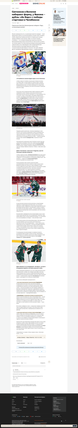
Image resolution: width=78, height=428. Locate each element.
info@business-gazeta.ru (56, 403)
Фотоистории (25, 404)
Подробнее (44, 425)
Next (65, 24)
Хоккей (17, 8)
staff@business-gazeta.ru (57, 409)
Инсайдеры (36, 404)
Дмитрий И (16, 369)
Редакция (13, 407)
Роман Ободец (60, 11)
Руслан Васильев (19, 340)
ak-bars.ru (19, 75)
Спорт (13, 8)
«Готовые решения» (61, 12)
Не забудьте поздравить (38, 401)
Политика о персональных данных (38, 420)
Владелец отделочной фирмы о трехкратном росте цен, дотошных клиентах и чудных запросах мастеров (59, 21)
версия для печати (43, 356)
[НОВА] (23, 3)
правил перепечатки (43, 423)
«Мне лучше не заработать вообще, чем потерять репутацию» (59, 16)
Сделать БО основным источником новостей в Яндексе (31, 347)
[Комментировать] (49, 25)
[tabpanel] (59, 16)
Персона (13, 401)
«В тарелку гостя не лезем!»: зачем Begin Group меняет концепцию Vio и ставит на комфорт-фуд (59, 40)
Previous (53, 24)
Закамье (16, 3)
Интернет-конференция (37, 399)
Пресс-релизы (14, 404)
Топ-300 (35, 410)
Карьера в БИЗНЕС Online (15, 408)
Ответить (14, 379)
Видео (24, 401)
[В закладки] (49, 28)
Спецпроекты (36, 407)
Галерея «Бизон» (36, 408)
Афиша (13, 399)
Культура (25, 397)
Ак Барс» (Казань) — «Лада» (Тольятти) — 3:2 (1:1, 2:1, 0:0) (29, 337)
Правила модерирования (15, 386)
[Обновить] (49, 362)
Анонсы (24, 399)
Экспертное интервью (39, 397)
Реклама (24, 407)
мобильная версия (37, 416)
